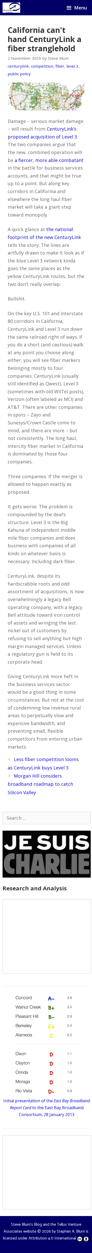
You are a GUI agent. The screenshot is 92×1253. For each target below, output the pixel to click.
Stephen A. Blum (71, 1231)
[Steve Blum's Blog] (11, 7)
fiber (59, 66)
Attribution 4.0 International (52, 1238)
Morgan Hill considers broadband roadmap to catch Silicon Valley (40, 784)
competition (42, 66)
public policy (19, 73)
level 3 (72, 66)
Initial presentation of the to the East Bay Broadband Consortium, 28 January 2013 (46, 1107)
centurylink (18, 66)
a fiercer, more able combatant (49, 160)
